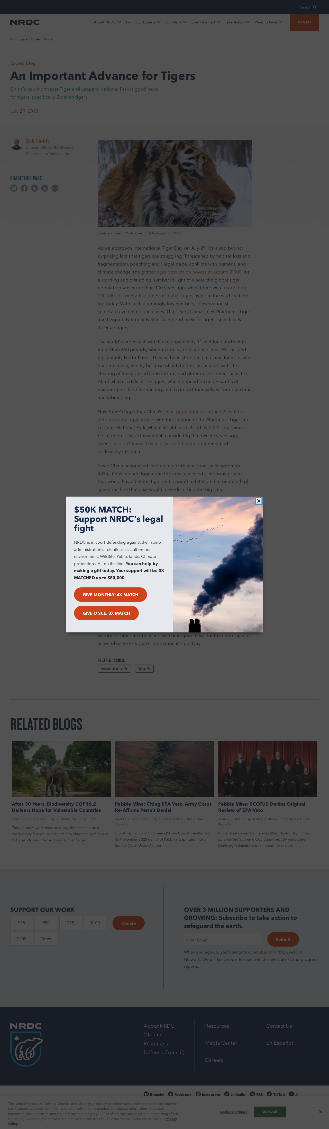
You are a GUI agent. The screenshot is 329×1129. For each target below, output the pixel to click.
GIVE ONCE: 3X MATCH (106, 613)
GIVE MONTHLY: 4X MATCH (110, 594)
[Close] (258, 501)
